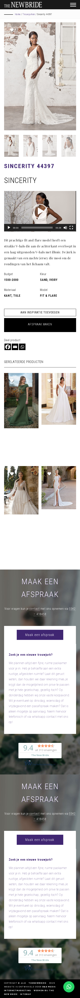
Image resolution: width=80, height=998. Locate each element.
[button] (40, 211)
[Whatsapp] (22, 347)
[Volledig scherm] (71, 227)
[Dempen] (65, 227)
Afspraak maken (40, 324)
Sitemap (25, 994)
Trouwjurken (29, 14)
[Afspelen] (9, 227)
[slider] (37, 228)
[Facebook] (7, 347)
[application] (40, 211)
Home (17, 14)
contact (34, 608)
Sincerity (20, 180)
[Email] (15, 347)
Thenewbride (37, 983)
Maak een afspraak (40, 635)
